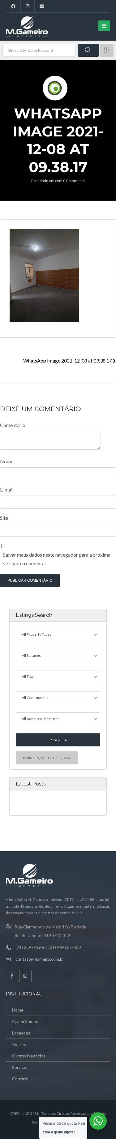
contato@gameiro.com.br (39, 959)
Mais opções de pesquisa (47, 757)
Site (4, 518)
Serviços (20, 1067)
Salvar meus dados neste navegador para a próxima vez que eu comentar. (56, 559)
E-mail (7, 489)
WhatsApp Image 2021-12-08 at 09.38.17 (68, 360)
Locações (21, 1032)
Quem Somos (25, 1021)
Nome (6, 461)
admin (43, 180)
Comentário (12, 425)
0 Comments (74, 180)
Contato (20, 1078)
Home (18, 1009)
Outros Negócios (28, 1055)
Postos (19, 1044)
